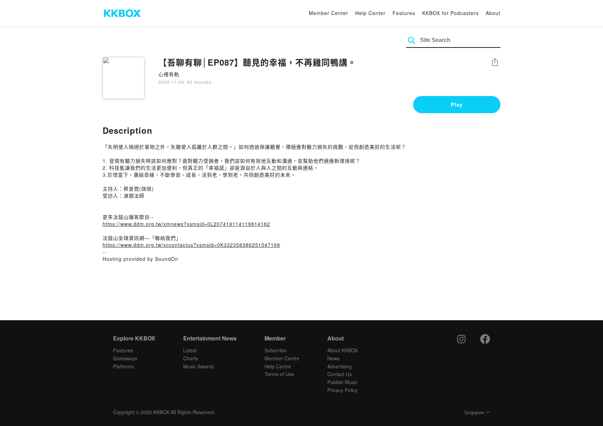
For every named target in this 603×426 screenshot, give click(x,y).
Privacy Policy (342, 390)
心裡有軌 (168, 74)
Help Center (370, 12)
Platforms (123, 366)
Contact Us (339, 373)
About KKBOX (342, 350)
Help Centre (278, 366)
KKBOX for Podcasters (450, 12)
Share (494, 62)
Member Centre (282, 358)
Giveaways (125, 358)
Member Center (328, 12)
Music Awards (198, 366)
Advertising (339, 366)
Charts (190, 358)
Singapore (474, 412)
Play (457, 104)
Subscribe (275, 350)
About (493, 12)
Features (404, 12)
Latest (190, 350)
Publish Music (342, 382)
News (333, 358)
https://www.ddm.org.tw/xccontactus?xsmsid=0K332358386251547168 (191, 244)
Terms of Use (279, 373)
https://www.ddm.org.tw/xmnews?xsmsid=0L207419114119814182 (186, 223)
